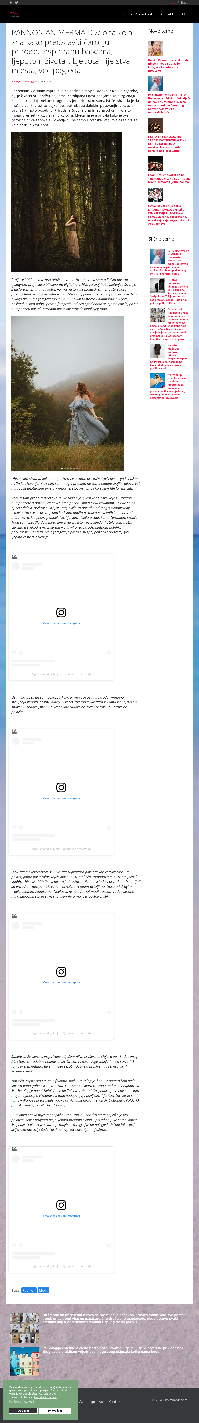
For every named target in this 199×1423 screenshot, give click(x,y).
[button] (179, 2)
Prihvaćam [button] (55, 1410)
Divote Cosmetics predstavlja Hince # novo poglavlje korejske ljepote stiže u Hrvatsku (168, 65)
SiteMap (79, 1401)
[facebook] (11, 2)
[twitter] (16, 2)
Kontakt (166, 14)
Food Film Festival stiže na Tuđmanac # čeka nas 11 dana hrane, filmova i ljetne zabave (169, 178)
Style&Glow (22, 81)
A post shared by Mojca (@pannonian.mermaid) (61, 674)
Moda (43, 1290)
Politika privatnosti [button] (21, 1401)
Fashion (29, 1290)
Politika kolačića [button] (45, 1397)
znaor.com (179, 1400)
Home (128, 14)
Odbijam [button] (23, 1410)
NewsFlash (144, 14)
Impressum (96, 1401)
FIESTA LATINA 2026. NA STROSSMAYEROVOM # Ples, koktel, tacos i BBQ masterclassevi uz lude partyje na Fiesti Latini (167, 144)
